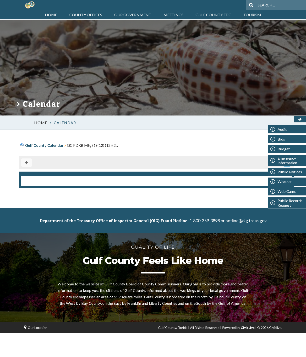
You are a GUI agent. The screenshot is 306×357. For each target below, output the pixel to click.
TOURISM (252, 14)
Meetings (173, 14)
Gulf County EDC (213, 14)
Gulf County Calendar (44, 145)
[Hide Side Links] (300, 119)
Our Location (37, 328)
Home (51, 14)
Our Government (132, 14)
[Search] (251, 5)
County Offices (85, 14)
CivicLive (248, 328)
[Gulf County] (30, 5)
